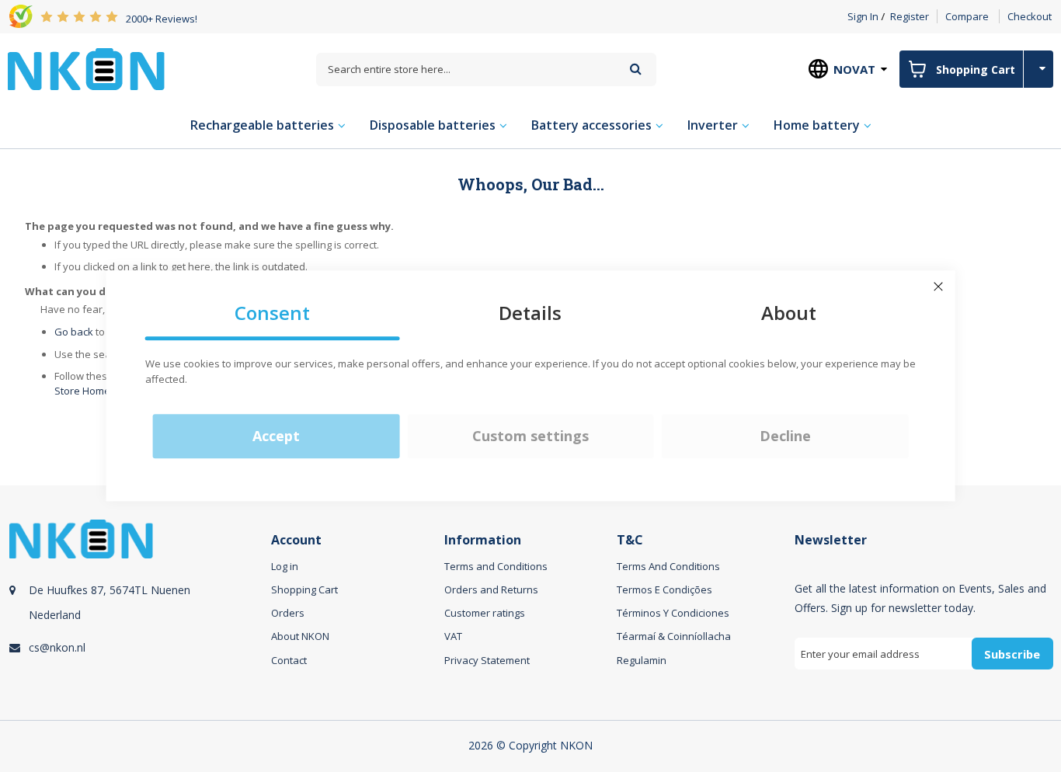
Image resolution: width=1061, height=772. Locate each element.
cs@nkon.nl (57, 647)
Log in (284, 566)
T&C (630, 540)
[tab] (137, 612)
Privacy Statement (487, 660)
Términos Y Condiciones (673, 613)
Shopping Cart (304, 589)
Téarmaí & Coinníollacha (674, 636)
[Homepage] (86, 69)
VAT (453, 636)
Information (482, 540)
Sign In (862, 16)
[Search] (635, 68)
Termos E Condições (664, 589)
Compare (967, 16)
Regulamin (641, 660)
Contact (289, 660)
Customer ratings (484, 613)
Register (909, 16)
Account (296, 540)
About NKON (300, 636)
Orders (287, 613)
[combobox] (486, 69)
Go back (73, 332)
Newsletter (831, 540)
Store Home (82, 391)
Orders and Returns (491, 589)
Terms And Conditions (668, 566)
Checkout (1029, 16)
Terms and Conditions (496, 566)
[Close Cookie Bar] (938, 286)
